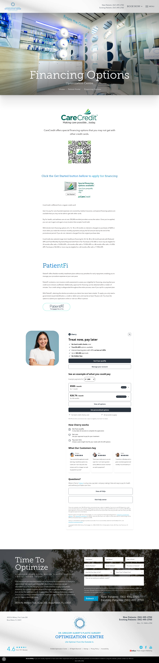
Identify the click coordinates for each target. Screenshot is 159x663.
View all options (100, 404)
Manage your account (100, 367)
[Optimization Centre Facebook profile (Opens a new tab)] (146, 647)
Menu (151, 6)
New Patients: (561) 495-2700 (113, 5)
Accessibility (105, 649)
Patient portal (74, 89)
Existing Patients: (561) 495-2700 (111, 8)
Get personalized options (100, 410)
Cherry (81, 483)
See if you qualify (99, 361)
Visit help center (101, 500)
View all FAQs (101, 491)
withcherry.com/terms (81, 516)
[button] (99, 387)
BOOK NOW (134, 6)
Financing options (92, 89)
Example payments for (75, 379)
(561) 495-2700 (79, 661)
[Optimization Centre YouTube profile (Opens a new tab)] (150, 647)
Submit (90, 598)
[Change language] (129, 334)
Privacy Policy (107, 592)
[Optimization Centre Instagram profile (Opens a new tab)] (141, 647)
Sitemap (86, 649)
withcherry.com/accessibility (75, 522)
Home (62, 89)
